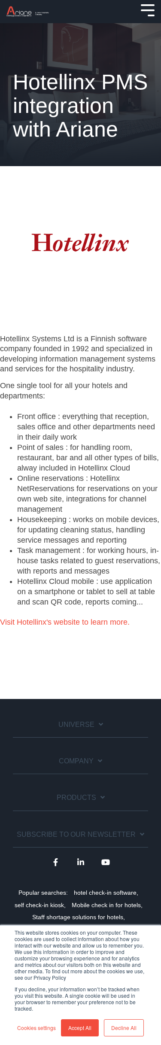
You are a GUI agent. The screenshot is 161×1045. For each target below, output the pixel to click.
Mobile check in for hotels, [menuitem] (107, 905)
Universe (76, 724)
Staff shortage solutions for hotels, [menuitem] (78, 917)
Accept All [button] (79, 1027)
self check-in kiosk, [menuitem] (40, 905)
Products (76, 797)
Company (76, 761)
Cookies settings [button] (36, 1027)
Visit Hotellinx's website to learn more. (65, 622)
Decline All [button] (124, 1027)
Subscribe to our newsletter (76, 834)
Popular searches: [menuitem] (43, 892)
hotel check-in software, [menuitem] (106, 892)
